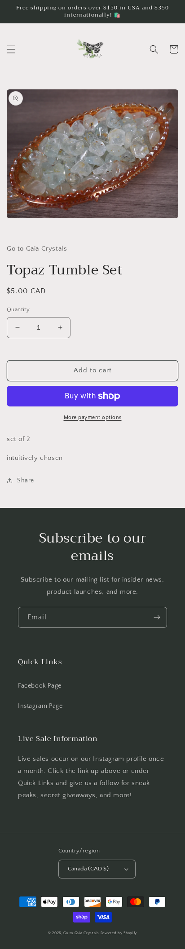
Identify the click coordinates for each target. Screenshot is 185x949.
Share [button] (25, 480)
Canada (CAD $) (88, 868)
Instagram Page (40, 706)
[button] (11, 49)
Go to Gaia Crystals (81, 933)
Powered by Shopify (119, 933)
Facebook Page (40, 685)
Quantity (18, 309)
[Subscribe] (157, 617)
